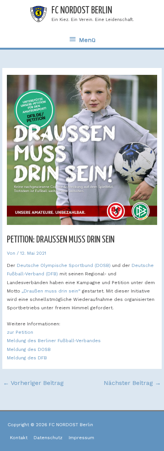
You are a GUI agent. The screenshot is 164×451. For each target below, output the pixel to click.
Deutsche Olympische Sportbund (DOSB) (64, 265)
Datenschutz (48, 437)
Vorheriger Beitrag (33, 382)
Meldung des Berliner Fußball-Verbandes (54, 340)
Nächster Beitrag (132, 382)
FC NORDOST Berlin (81, 10)
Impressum (81, 437)
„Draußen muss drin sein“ (51, 291)
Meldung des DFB (27, 357)
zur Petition (20, 332)
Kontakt (18, 437)
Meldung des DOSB (29, 349)
